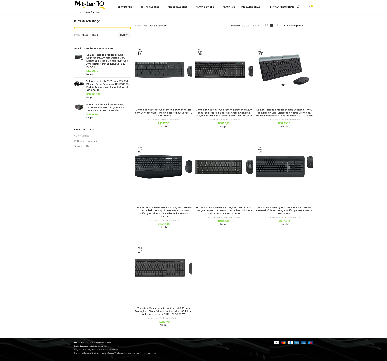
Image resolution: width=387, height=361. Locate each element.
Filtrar (124, 35)
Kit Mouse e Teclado (158, 119)
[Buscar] (298, 7)
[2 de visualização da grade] (266, 26)
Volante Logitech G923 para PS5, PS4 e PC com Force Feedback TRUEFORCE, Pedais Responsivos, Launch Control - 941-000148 (108, 86)
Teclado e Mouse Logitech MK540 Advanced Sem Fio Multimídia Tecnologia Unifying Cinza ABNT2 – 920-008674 (284, 210)
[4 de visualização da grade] (276, 26)
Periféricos (174, 119)
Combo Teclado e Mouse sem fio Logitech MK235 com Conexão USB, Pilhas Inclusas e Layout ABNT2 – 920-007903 (163, 112)
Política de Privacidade (86, 141)
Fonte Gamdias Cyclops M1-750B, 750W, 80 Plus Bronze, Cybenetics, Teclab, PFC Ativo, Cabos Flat (105, 107)
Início (138, 25)
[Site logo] (90, 6)
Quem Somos (81, 135)
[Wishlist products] (304, 7)
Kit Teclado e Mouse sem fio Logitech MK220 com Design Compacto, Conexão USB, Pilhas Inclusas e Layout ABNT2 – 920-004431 (224, 210)
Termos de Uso (82, 146)
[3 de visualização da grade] (271, 26)
